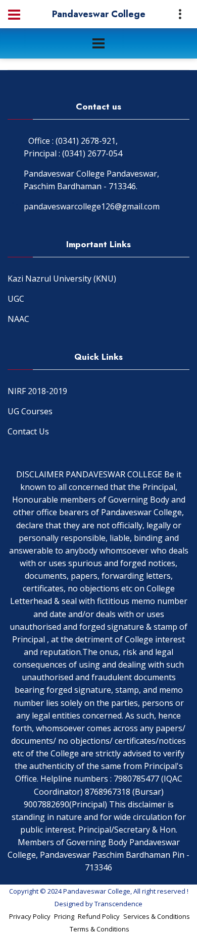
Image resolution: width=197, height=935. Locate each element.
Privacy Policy (30, 916)
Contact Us (28, 431)
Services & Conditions (156, 916)
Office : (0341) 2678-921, (73, 140)
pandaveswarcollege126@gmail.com (92, 206)
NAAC (18, 318)
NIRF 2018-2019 (37, 391)
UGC (16, 298)
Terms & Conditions (99, 928)
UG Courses (30, 411)
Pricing (64, 916)
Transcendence (118, 903)
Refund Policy (99, 916)
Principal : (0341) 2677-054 (73, 153)
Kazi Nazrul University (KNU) (62, 278)
